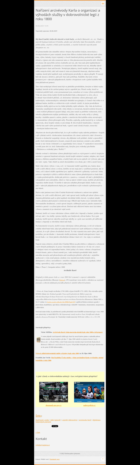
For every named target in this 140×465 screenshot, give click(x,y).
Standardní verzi (55, 459)
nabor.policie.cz (89, 405)
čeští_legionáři (56, 420)
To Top (103, 459)
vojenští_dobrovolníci (69, 420)
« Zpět (38, 432)
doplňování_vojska (42, 420)
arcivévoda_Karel (85, 420)
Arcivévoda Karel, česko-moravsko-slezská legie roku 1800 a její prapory (78, 332)
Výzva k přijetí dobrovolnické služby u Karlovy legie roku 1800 (57, 353)
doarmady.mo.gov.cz (53, 405)
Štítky (39, 415)
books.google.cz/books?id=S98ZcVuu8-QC (61, 302)
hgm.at (62, 280)
